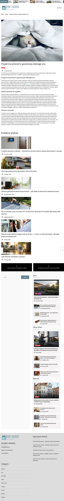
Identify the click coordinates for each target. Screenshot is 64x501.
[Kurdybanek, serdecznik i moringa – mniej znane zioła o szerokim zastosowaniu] (51, 1)
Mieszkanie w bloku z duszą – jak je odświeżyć (10, 2)
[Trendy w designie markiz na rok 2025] (37, 366)
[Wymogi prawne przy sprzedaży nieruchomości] (16, 163)
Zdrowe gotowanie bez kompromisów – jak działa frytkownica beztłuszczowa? (30, 191)
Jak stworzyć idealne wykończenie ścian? (48, 424)
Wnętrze (3, 497)
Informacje (3, 476)
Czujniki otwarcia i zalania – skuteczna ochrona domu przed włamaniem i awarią (31, 151)
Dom (36, 293)
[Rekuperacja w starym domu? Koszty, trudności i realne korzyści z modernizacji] (46, 390)
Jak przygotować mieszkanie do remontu (47, 409)
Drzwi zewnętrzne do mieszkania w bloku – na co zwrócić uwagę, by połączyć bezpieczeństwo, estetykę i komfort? (48, 357)
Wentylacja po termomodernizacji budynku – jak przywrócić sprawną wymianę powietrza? (48, 416)
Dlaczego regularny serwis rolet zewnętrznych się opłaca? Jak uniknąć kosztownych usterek (46, 349)
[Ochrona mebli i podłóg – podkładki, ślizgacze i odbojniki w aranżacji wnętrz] (18, 1)
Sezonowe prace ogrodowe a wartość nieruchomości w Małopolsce (43, 2)
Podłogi (3, 486)
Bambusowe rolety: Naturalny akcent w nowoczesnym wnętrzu (49, 372)
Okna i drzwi (38, 345)
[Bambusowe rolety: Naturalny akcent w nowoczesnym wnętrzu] (37, 373)
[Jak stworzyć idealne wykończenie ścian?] (37, 425)
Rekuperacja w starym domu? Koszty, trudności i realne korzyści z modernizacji (46, 401)
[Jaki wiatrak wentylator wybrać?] (16, 248)
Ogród (40, 293)
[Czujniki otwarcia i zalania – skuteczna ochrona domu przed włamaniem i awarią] (16, 142)
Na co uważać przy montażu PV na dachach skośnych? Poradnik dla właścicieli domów (48, 306)
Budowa (3, 469)
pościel (28, 83)
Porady (3, 67)
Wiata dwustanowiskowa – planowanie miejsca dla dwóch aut (46, 297)
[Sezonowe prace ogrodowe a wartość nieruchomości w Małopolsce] (35, 1)
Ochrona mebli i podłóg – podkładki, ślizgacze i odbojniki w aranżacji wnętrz (26, 2)
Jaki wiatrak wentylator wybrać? (13, 257)
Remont (37, 396)
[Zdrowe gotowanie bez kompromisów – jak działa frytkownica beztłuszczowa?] (16, 183)
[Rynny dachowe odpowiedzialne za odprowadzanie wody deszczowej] (37, 322)
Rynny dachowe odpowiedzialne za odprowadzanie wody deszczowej (48, 321)
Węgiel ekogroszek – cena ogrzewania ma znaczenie (49, 313)
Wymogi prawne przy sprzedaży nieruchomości (19, 171)
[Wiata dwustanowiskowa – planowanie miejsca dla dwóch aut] (46, 287)
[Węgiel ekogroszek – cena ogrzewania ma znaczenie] (37, 314)
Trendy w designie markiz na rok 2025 (48, 364)
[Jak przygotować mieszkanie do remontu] (37, 409)
